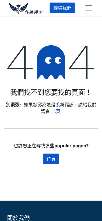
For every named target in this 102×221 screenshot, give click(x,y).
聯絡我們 (62, 8)
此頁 (55, 111)
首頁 (51, 159)
